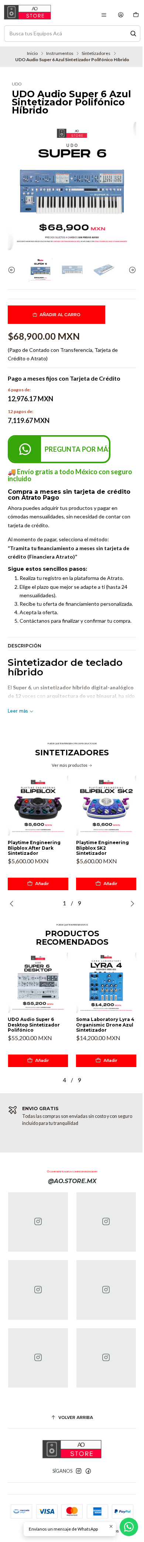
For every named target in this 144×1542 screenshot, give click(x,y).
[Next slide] (130, 270)
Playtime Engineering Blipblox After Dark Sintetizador (34, 848)
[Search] (133, 33)
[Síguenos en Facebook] (88, 1471)
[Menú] (103, 15)
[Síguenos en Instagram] (78, 1471)
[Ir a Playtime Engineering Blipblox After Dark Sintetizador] (38, 806)
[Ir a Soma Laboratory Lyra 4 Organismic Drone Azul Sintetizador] (106, 982)
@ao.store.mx (72, 1181)
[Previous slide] (13, 270)
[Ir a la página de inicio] (27, 12)
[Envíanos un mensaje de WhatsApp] (129, 1527)
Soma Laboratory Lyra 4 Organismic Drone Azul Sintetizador (105, 1025)
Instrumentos (59, 53)
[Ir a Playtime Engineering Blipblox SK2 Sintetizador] (106, 806)
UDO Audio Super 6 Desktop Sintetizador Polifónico (34, 1025)
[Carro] (135, 15)
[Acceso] (121, 15)
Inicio (32, 53)
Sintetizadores (96, 53)
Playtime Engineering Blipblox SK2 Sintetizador (102, 848)
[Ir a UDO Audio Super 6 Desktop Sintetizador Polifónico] (38, 982)
